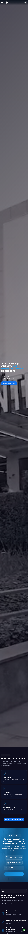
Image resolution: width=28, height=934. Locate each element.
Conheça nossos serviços (9, 383)
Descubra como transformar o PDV (14, 819)
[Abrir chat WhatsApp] (24, 930)
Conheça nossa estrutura (14, 873)
